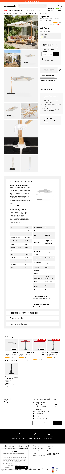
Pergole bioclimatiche (16, 10)
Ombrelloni (20, 13)
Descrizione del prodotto (47, 75)
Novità (9, 10)
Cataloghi (28, 10)
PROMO (6, 10)
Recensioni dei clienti (46, 89)
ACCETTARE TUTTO (21, 467)
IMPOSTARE (7, 467)
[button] (2, 469)
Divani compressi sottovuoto (39, 455)
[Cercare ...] (45, 5)
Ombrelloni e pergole (12, 13)
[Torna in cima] (62, 471)
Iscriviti (57, 423)
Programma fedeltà (50, 10)
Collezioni (39, 10)
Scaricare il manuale (39, 306)
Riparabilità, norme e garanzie (48, 80)
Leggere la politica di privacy (7, 463)
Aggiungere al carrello (48, 70)
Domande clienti (45, 85)
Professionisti (58, 10)
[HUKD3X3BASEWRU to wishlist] (59, 70)
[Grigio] (45, 37)
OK (56, 54)
